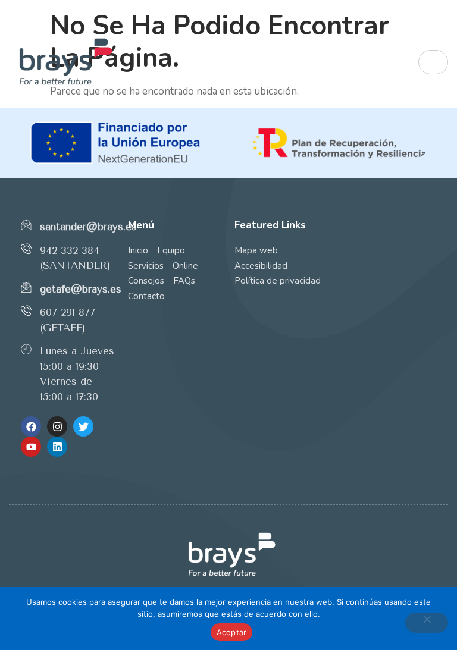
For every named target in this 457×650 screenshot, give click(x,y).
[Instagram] (57, 426)
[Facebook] (31, 426)
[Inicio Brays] (161, 62)
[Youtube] (31, 447)
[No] (426, 623)
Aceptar (232, 632)
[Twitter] (83, 426)
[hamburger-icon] (433, 62)
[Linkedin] (57, 447)
